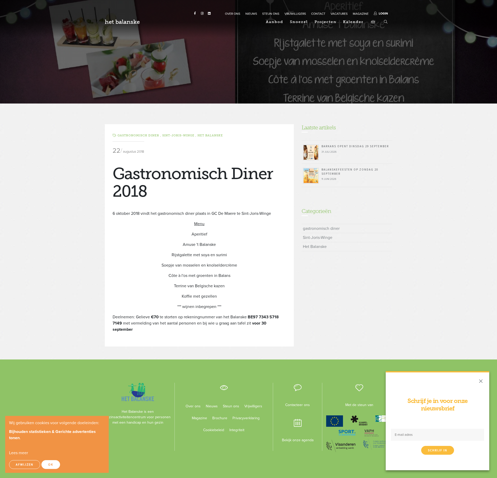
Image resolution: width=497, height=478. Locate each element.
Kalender (353, 22)
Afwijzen (24, 464)
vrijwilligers (295, 14)
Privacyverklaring (244, 418)
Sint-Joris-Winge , (180, 135)
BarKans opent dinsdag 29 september (355, 146)
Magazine (199, 418)
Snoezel (299, 22)
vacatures (339, 14)
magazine (361, 14)
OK (50, 464)
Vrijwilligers (253, 406)
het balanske (122, 21)
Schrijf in (437, 450)
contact (318, 14)
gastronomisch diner (321, 228)
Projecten (326, 22)
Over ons (193, 406)
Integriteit (236, 430)
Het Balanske (210, 135)
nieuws (251, 14)
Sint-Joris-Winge (317, 237)
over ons (232, 14)
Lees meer (18, 452)
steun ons (270, 14)
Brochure (219, 418)
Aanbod (274, 22)
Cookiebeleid (213, 430)
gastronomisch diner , (140, 135)
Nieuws (212, 406)
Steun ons (231, 406)
